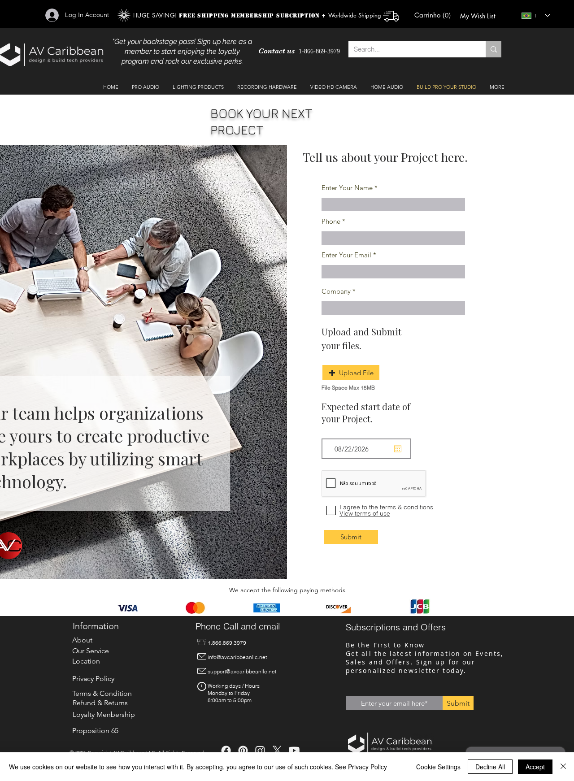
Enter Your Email (346, 255)
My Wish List (477, 16)
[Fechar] (563, 766)
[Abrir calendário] (397, 448)
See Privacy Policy (361, 766)
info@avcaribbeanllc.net (237, 657)
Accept (535, 766)
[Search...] (493, 49)
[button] (431, 15)
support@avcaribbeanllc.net (242, 671)
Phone (331, 221)
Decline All (490, 766)
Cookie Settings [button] (438, 766)
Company (336, 291)
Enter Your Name (347, 187)
